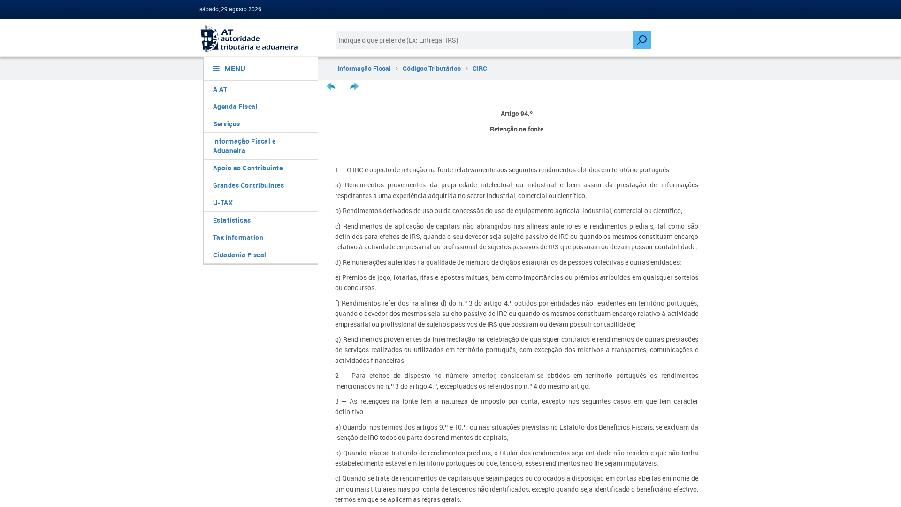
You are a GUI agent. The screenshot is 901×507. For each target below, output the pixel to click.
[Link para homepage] (256, 38)
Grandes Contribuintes (248, 185)
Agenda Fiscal (235, 106)
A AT (220, 88)
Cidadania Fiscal (240, 254)
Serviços (226, 123)
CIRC (480, 68)
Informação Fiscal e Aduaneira (244, 146)
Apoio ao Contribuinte (248, 167)
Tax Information (238, 237)
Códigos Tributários (432, 68)
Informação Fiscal (364, 68)
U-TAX (223, 202)
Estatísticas (232, 219)
